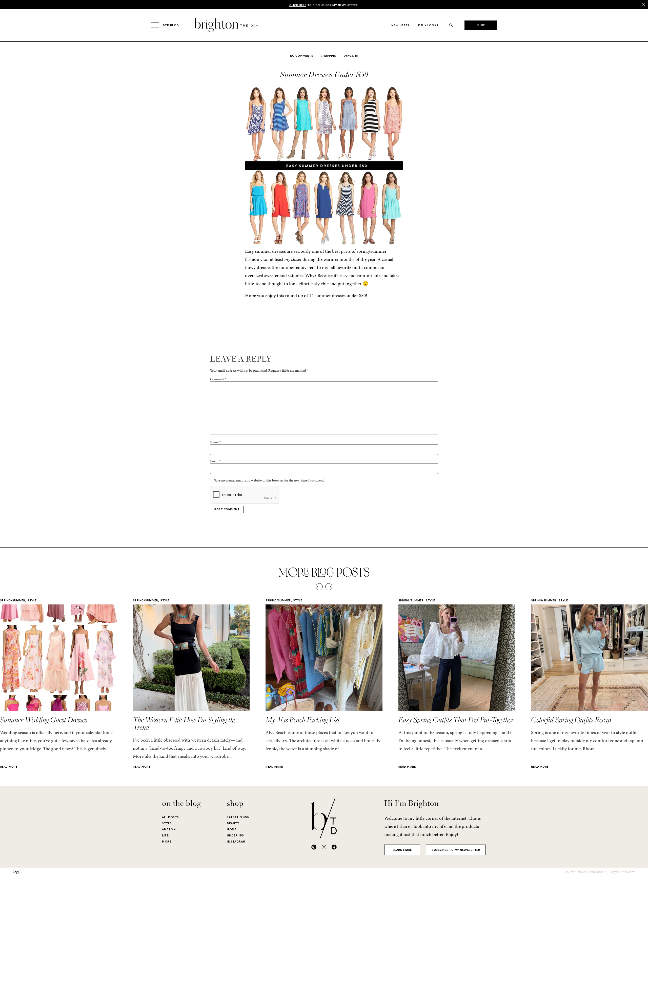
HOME (231, 829)
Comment (218, 379)
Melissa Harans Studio (590, 871)
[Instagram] (324, 847)
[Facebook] (334, 847)
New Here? (400, 25)
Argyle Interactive (622, 871)
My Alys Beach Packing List (303, 720)
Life (165, 835)
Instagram (236, 841)
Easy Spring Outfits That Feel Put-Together (456, 720)
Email (215, 461)
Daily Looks (428, 25)
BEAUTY (233, 823)
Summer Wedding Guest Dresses (43, 720)
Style (32, 600)
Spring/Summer (12, 600)
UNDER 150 (235, 835)
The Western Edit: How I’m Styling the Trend (184, 723)
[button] (451, 25)
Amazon (169, 829)
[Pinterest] (314, 847)
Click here (297, 5)
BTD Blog (171, 25)
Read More (8, 766)
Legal (17, 871)
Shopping (328, 56)
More (166, 841)
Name (215, 442)
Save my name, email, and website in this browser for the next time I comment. (269, 480)
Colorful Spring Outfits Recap (571, 720)
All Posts (170, 817)
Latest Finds (238, 817)
